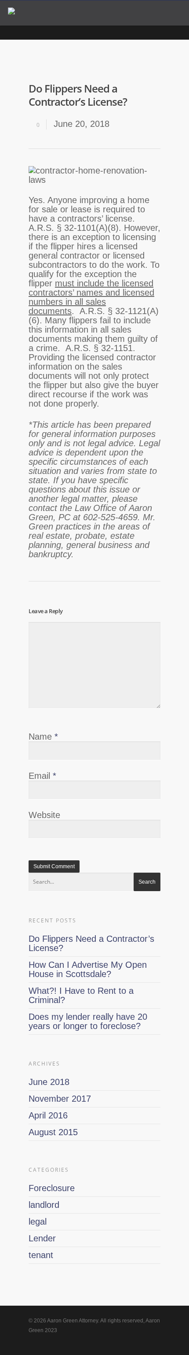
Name (43, 736)
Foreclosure (52, 1188)
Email (42, 776)
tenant (41, 1255)
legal (38, 1221)
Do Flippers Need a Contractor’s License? (91, 943)
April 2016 (48, 1115)
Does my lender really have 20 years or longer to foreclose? (88, 1021)
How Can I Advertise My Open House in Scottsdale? (88, 969)
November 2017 (60, 1098)
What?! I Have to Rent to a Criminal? (81, 995)
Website (44, 815)
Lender (42, 1238)
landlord (44, 1205)
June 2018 (49, 1082)
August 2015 (53, 1132)
